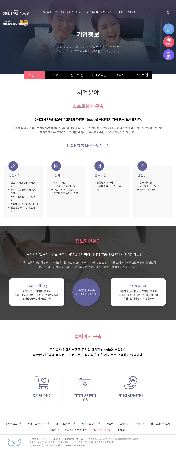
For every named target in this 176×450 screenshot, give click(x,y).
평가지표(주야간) (37, 423)
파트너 (109, 423)
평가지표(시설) (63, 423)
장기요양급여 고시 (160, 423)
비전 (56, 75)
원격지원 (140, 423)
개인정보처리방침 (102, 430)
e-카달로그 (11, 423)
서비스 (70, 12)
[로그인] (168, 12)
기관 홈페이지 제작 (96, 12)
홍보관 (122, 12)
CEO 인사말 (98, 75)
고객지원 (112, 12)
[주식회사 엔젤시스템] (13, 442)
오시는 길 (141, 75)
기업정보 (131, 12)
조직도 (120, 75)
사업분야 (34, 75)
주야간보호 (59, 12)
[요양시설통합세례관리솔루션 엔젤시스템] (16, 12)
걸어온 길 (77, 75)
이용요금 (80, 12)
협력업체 (122, 430)
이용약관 (54, 430)
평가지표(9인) (89, 423)
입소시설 (47, 12)
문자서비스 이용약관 (75, 430)
